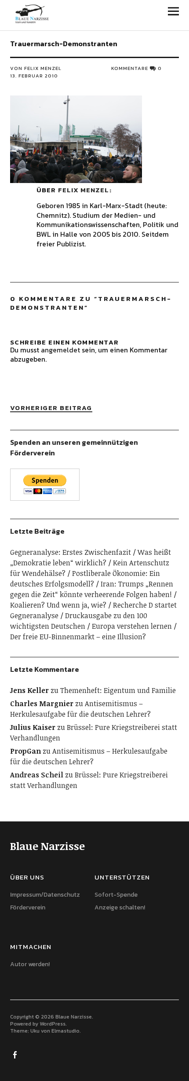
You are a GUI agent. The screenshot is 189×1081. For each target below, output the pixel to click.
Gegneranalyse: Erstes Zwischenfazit (70, 552)
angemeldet (60, 349)
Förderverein (27, 907)
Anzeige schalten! (119, 907)
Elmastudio (65, 1031)
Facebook (15, 1054)
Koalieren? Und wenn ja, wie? (58, 605)
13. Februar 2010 (34, 75)
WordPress (52, 1024)
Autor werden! (30, 964)
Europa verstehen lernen (132, 626)
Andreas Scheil (36, 775)
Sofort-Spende (116, 894)
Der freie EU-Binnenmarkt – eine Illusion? (78, 636)
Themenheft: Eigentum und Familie (118, 690)
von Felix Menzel (36, 68)
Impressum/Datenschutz (45, 894)
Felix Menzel (83, 190)
